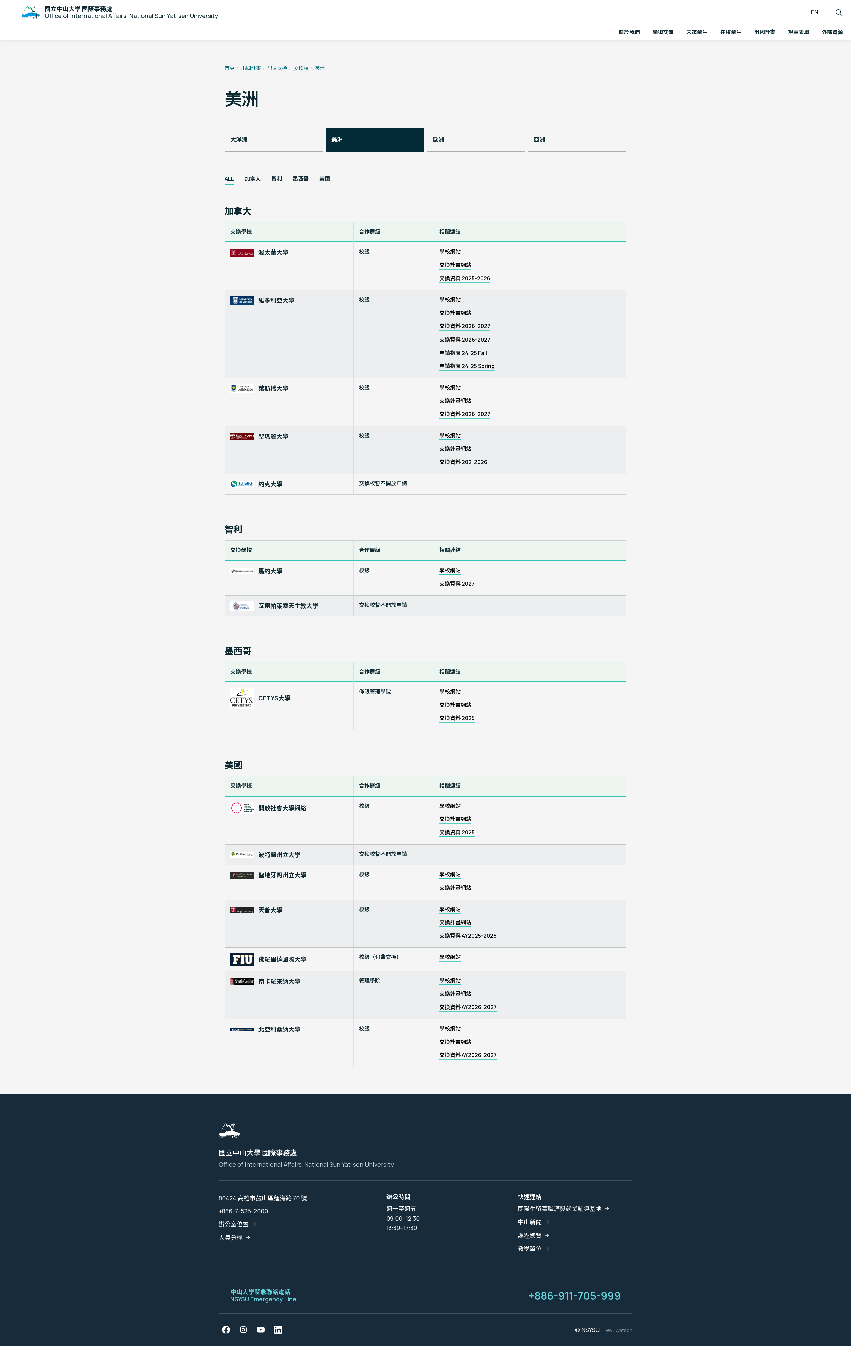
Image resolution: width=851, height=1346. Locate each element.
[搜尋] (838, 12)
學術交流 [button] (663, 32)
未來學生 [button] (696, 32)
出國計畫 (251, 68)
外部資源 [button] (832, 32)
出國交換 (277, 68)
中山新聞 (530, 1222)
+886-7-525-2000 (243, 1211)
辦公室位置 (234, 1224)
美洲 (320, 68)
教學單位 (530, 1249)
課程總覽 (530, 1235)
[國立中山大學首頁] (229, 1132)
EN (814, 12)
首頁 (230, 68)
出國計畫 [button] (764, 32)
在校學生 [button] (730, 32)
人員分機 (231, 1237)
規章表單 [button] (798, 32)
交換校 (301, 68)
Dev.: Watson (618, 1330)
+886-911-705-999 (574, 1295)
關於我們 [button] (629, 32)
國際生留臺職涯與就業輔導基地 (560, 1209)
